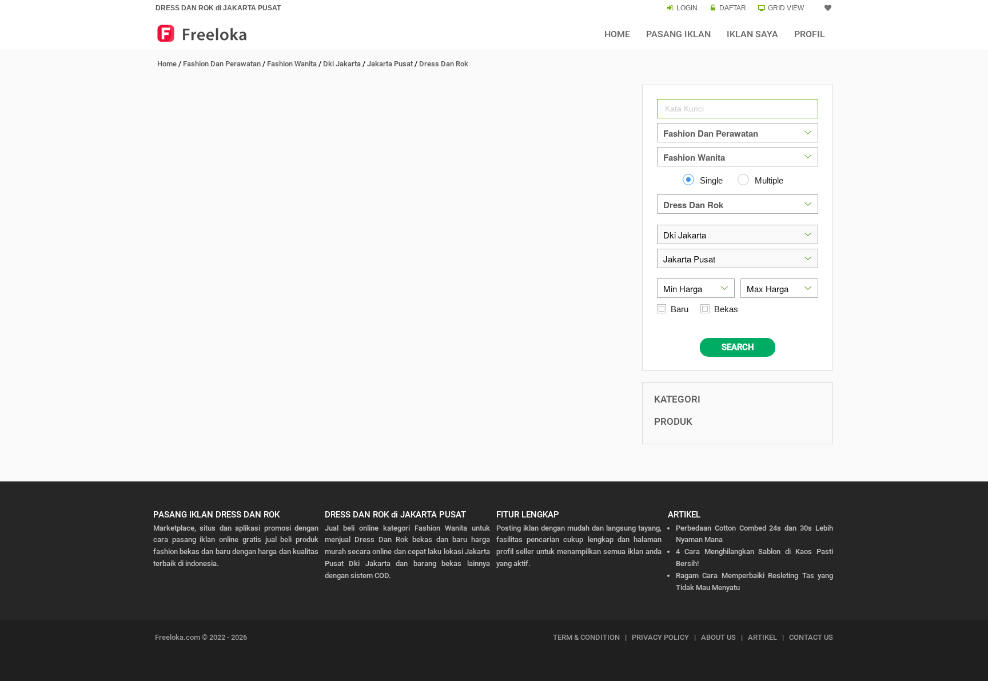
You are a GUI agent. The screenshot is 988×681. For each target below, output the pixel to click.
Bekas (726, 309)
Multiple (769, 180)
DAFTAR (732, 8)
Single (711, 180)
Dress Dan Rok (443, 63)
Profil (809, 34)
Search (738, 347)
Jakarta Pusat (390, 63)
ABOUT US (718, 637)
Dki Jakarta (342, 63)
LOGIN (687, 8)
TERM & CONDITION (586, 637)
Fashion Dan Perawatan (222, 63)
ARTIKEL (762, 637)
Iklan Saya (752, 34)
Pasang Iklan (678, 34)
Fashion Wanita (292, 63)
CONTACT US (811, 637)
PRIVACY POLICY (660, 637)
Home (617, 34)
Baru (679, 309)
